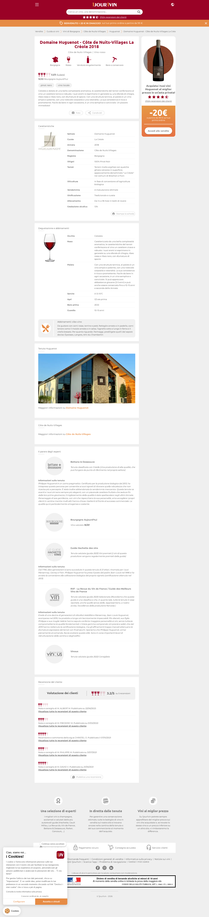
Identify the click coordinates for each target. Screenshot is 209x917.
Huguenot (114, 31)
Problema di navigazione (112, 862)
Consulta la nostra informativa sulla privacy (24, 892)
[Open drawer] (37, 4)
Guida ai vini (53, 31)
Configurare (19, 901)
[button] (12, 910)
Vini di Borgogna (71, 31)
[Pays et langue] (173, 4)
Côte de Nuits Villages (80, 52)
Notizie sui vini (162, 859)
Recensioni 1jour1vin (70, 862)
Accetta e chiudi (51, 901)
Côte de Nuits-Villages (95, 31)
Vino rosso (99, 52)
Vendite (39, 31)
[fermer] (206, 23)
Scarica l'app (90, 862)
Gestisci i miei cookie (138, 862)
